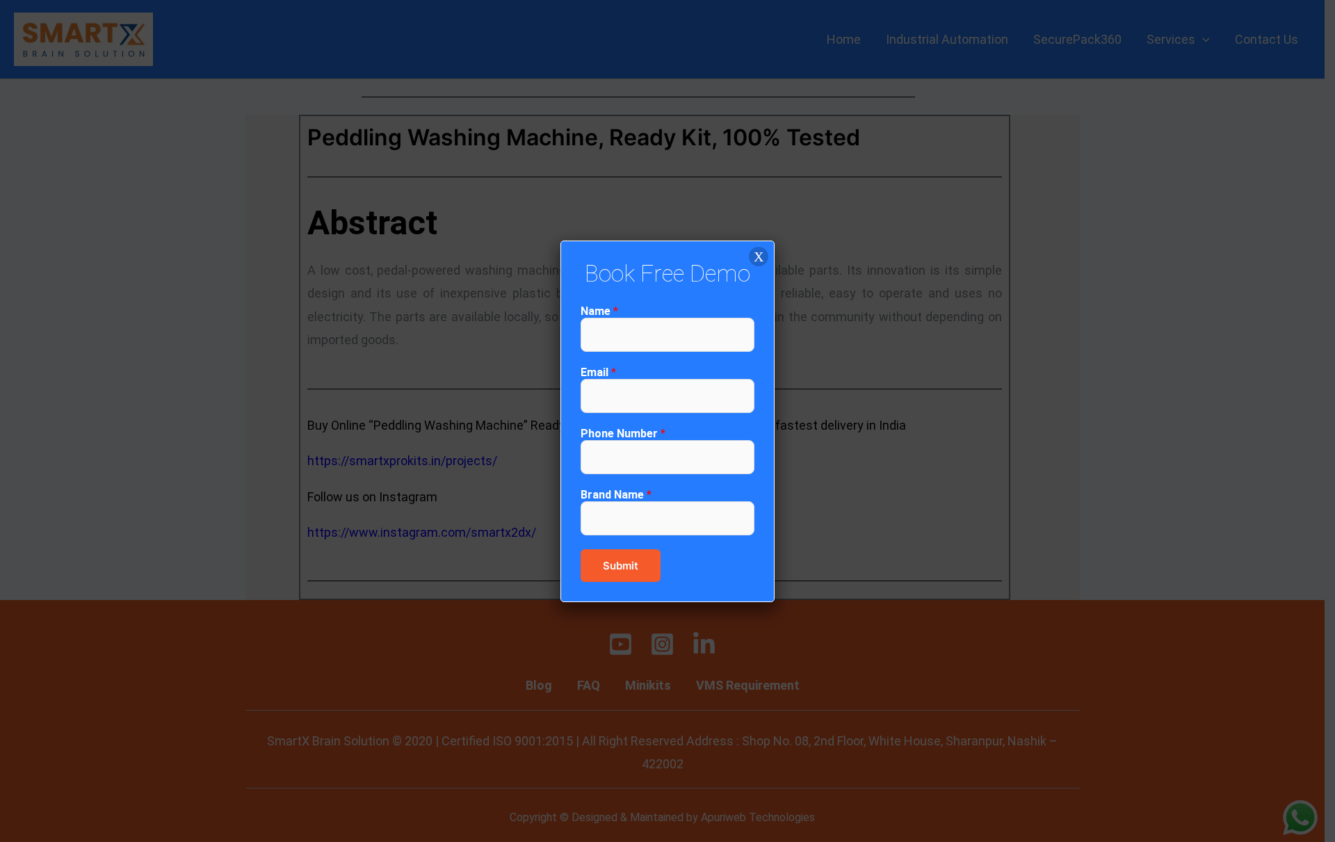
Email (598, 372)
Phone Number (623, 433)
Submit (620, 565)
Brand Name (616, 494)
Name (599, 311)
